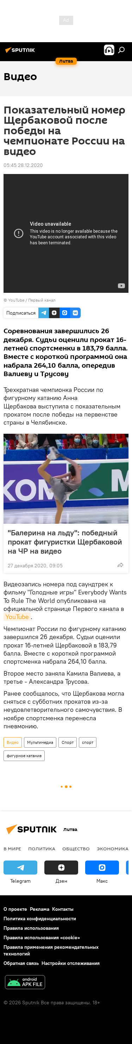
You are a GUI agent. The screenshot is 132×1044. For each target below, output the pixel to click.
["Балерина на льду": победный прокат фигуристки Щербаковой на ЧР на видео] (66, 479)
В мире (12, 848)
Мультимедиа (40, 742)
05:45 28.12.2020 (23, 165)
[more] (120, 565)
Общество (76, 848)
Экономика (112, 848)
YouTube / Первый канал (32, 300)
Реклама (39, 909)
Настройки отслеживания (71, 963)
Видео (13, 742)
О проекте (15, 909)
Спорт (68, 742)
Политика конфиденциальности (40, 918)
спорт (87, 742)
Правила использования (31, 928)
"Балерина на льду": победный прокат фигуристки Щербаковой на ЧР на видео (65, 541)
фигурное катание (24, 755)
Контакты (63, 909)
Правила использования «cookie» (42, 937)
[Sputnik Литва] (21, 53)
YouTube (17, 617)
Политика (41, 848)
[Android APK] (25, 983)
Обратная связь (21, 963)
